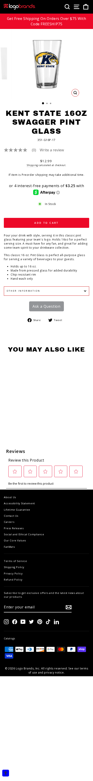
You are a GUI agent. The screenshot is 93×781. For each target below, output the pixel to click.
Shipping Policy (14, 567)
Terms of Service (15, 561)
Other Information (23, 290)
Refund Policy (13, 579)
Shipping (32, 165)
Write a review (52, 150)
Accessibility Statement (19, 503)
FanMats (9, 546)
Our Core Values (15, 540)
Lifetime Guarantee (17, 509)
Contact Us (11, 515)
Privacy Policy (13, 573)
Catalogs (9, 638)
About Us (10, 497)
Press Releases (13, 528)
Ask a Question (46, 306)
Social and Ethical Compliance (24, 534)
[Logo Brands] (19, 7)
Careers (9, 522)
